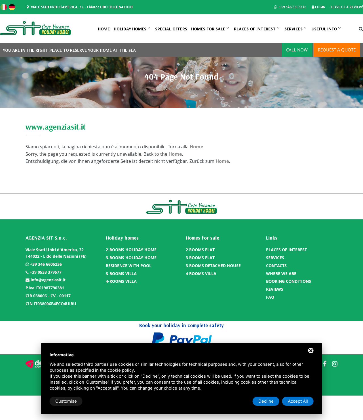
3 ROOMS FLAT (200, 257)
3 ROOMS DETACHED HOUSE (213, 265)
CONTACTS (276, 265)
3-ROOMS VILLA (121, 273)
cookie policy (120, 370)
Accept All (298, 401)
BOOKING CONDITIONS (288, 281)
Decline (266, 401)
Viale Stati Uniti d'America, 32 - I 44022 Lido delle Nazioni (81, 7)
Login (319, 7)
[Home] (35, 28)
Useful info (324, 29)
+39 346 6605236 (292, 7)
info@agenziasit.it (48, 279)
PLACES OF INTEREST (255, 29)
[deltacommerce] (38, 364)
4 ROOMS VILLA (201, 273)
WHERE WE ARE (281, 273)
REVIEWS (274, 289)
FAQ (270, 297)
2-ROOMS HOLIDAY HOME (131, 249)
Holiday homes (130, 29)
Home (104, 29)
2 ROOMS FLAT (200, 249)
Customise (66, 401)
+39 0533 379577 (46, 272)
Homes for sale (208, 29)
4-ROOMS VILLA (121, 281)
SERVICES (293, 29)
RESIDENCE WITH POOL (128, 265)
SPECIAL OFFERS (171, 29)
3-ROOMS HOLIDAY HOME (131, 257)
